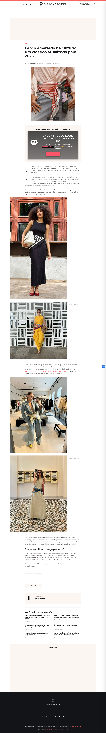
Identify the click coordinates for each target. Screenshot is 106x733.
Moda (26, 43)
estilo (29, 574)
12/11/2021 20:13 (29, 637)
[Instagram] (16, 4)
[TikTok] (26, 4)
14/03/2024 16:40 (30, 621)
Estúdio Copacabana (76, 726)
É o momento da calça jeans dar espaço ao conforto (66, 626)
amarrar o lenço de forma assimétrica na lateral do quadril (45, 371)
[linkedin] (59, 716)
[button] (53, 63)
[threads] (46, 716)
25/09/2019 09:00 (30, 629)
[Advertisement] (53, 29)
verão (38, 574)
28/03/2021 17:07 (59, 619)
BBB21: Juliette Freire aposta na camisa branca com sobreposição (66, 616)
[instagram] (42, 716)
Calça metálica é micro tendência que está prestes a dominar (66, 634)
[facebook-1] (51, 716)
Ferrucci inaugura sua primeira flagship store (36, 634)
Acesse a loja (53, 154)
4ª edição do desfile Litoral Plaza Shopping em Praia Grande (37, 626)
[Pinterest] (34, 4)
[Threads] (23, 4)
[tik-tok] (64, 716)
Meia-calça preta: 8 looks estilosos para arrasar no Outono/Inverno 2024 (37, 617)
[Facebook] (19, 4)
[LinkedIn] (30, 4)
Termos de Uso (63, 729)
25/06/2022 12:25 (59, 637)
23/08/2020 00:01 (59, 629)
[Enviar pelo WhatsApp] (27, 175)
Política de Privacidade (51, 729)
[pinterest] (55, 716)
